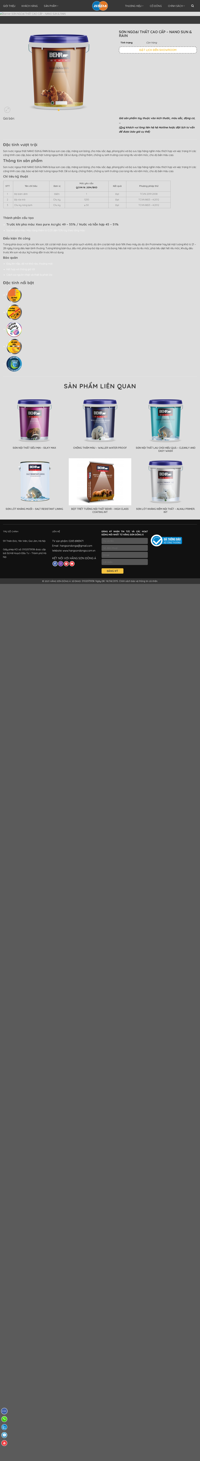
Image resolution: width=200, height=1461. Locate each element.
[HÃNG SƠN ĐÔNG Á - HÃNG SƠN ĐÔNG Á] (100, 6)
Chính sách (175, 6)
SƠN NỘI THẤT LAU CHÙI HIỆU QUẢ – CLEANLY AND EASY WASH (165, 449)
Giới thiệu (9, 6)
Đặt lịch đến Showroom (157, 50)
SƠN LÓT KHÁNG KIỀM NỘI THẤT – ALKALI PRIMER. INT (165, 510)
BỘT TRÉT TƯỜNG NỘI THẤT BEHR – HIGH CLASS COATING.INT (100, 510)
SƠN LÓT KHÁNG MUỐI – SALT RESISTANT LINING (34, 508)
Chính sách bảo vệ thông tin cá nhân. (138, 581)
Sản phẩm (50, 6)
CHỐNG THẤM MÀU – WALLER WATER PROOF (100, 447)
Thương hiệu (133, 6)
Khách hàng (30, 6)
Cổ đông (156, 6)
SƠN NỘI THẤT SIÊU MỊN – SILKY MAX (34, 447)
